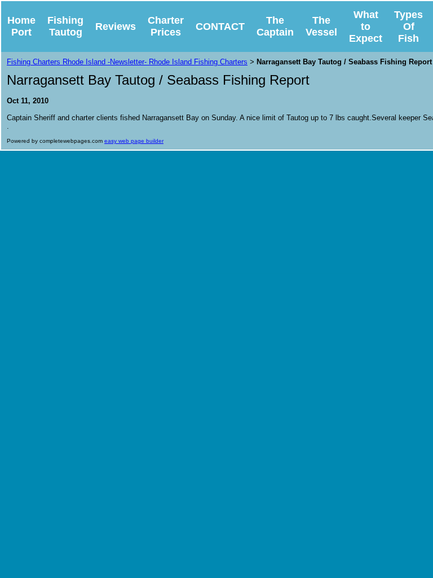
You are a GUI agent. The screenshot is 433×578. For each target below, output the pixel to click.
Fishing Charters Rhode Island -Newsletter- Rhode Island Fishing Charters (127, 62)
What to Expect (365, 26)
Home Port (21, 26)
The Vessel (321, 26)
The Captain (275, 26)
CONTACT (220, 26)
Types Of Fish (408, 26)
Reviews (115, 26)
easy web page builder (134, 141)
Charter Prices (166, 26)
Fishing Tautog (65, 26)
